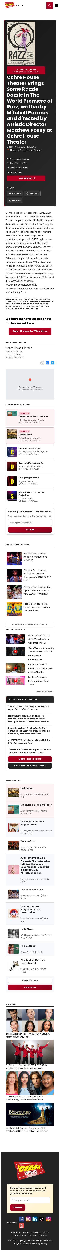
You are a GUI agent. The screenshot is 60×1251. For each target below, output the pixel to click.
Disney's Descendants (31, 462)
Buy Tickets (25, 178)
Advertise (16, 1232)
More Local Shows (30, 759)
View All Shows (30, 980)
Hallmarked (25, 434)
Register (33, 5)
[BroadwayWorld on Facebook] (21, 1219)
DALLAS (21, 5)
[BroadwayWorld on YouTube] (21, 1226)
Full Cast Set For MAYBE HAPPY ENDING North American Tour (28, 1035)
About (26, 1232)
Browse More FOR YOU (28, 624)
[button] (49, 5)
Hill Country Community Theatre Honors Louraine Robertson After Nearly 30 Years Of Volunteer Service (28, 719)
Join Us (45, 1232)
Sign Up (17, 1207)
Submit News (19, 1235)
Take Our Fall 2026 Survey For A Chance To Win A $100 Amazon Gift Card (29, 751)
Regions (32, 1235)
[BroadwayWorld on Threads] (48, 1219)
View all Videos (44, 691)
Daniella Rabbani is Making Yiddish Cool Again (38, 681)
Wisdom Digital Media (40, 1240)
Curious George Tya (29, 448)
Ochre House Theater (30, 150)
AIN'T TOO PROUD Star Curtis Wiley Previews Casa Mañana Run (39, 639)
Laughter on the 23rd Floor (33, 416)
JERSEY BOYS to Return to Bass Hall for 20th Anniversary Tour (29, 741)
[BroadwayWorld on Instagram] (28, 1219)
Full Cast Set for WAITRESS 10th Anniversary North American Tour (24, 1098)
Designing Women (29, 477)
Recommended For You (18, 545)
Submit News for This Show (30, 331)
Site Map (43, 1235)
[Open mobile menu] (56, 5)
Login (41, 5)
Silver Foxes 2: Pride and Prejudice (32, 494)
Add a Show (30, 987)
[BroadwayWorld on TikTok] (41, 1219)
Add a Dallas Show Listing (30, 765)
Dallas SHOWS (13, 780)
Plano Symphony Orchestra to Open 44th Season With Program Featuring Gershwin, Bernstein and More (29, 731)
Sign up (30, 529)
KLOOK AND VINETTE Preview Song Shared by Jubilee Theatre (40, 668)
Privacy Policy (39, 1243)
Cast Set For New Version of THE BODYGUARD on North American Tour (26, 1129)
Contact (36, 1232)
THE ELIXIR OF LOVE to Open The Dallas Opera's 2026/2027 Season (28, 708)
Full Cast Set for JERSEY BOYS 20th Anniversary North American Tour (26, 1067)
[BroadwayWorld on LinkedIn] (35, 1219)
